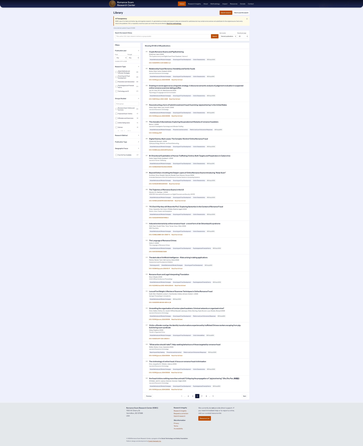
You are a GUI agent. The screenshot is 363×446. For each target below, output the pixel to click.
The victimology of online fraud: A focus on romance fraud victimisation (177, 361)
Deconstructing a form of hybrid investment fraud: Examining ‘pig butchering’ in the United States (188, 105)
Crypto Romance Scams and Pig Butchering (166, 52)
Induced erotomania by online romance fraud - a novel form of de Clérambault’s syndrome (184, 224)
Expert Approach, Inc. (154, 441)
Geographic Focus (127, 148)
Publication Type (127, 142)
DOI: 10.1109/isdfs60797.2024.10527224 (161, 201)
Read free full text (177, 80)
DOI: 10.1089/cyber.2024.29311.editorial (161, 150)
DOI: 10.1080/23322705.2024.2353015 (160, 167)
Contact (251, 4)
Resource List (204, 418)
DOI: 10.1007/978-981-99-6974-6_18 (160, 302)
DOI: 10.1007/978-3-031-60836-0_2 (160, 63)
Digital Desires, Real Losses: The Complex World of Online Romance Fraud (178, 139)
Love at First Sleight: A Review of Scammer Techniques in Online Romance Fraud (180, 291)
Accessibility (178, 429)
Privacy (176, 423)
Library (181, 4)
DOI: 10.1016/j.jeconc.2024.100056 (159, 319)
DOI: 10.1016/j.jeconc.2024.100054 (159, 355)
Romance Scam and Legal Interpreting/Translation (169, 274)
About (205, 4)
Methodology (215, 4)
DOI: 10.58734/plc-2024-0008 (158, 99)
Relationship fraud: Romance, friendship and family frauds (172, 69)
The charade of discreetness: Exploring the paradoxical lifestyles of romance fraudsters (183, 122)
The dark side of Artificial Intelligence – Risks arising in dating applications (178, 257)
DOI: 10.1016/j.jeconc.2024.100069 (159, 80)
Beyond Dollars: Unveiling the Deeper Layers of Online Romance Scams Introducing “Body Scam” (187, 173)
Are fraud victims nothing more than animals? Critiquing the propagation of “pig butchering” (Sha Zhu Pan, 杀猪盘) (194, 378)
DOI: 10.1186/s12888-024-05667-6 (159, 234)
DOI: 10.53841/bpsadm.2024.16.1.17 (159, 268)
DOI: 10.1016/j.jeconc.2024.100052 (159, 389)
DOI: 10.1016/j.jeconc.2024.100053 (159, 372)
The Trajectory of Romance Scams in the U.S (166, 190)
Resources (233, 4)
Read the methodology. (174, 23)
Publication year (127, 51)
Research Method (127, 135)
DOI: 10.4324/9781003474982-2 (158, 218)
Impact (224, 4)
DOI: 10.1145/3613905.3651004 (158, 184)
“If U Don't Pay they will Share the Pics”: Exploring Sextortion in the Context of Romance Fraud (186, 207)
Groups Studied (127, 98)
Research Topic (127, 67)
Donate (242, 4)
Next (244, 396)
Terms (176, 426)
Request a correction (181, 413)
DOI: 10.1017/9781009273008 (158, 251)
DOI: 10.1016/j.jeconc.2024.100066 (159, 116)
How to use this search (241, 13)
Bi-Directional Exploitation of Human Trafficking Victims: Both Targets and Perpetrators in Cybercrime (189, 156)
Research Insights (194, 4)
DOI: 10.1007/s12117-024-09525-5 (159, 338)
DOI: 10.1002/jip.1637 (155, 133)
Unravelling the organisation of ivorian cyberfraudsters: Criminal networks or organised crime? (186, 308)
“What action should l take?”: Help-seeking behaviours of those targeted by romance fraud (184, 345)
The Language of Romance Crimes (162, 241)
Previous (148, 396)
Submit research (226, 13)
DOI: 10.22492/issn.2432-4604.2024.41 (161, 285)
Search (215, 36)
